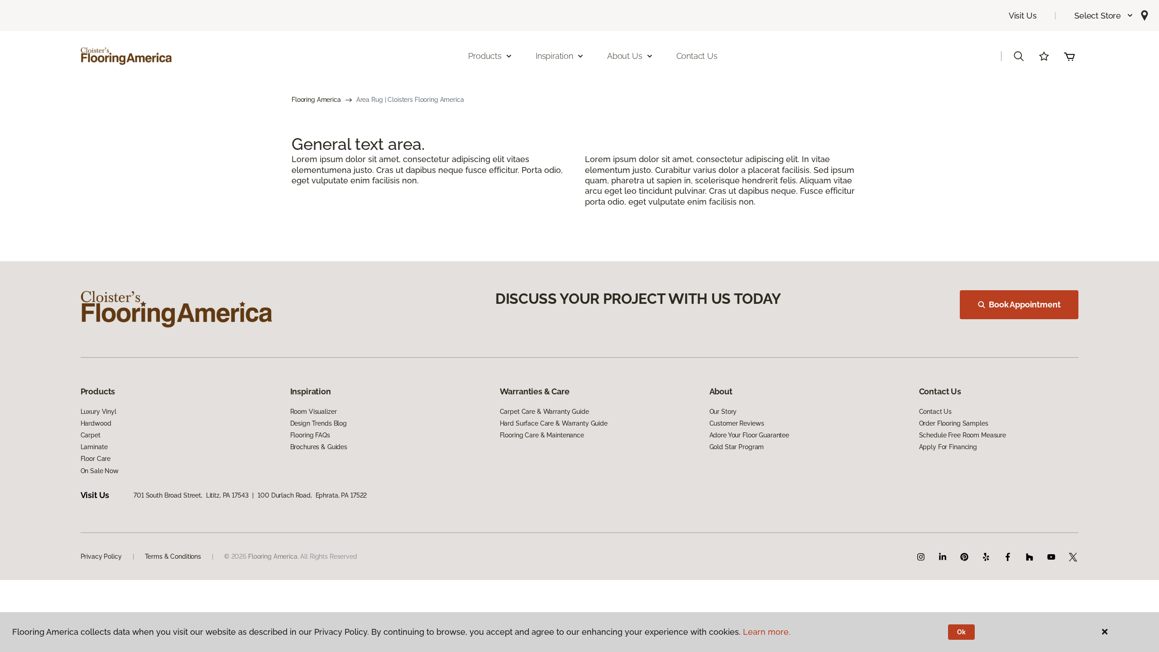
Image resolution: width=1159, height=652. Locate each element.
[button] (1104, 15)
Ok (961, 632)
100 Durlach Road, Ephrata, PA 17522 (312, 495)
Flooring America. (273, 556)
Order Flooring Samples (953, 423)
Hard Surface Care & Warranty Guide (554, 423)
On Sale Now (100, 471)
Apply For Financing (948, 447)
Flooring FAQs (310, 435)
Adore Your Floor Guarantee (749, 435)
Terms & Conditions (173, 556)
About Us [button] (624, 56)
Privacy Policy (101, 556)
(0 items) (1069, 56)
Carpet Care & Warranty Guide (544, 411)
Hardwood (96, 423)
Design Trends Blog (318, 423)
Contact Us (697, 56)
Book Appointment (1024, 304)
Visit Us (1023, 15)
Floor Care (96, 458)
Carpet (91, 435)
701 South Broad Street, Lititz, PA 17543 (191, 495)
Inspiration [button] (554, 56)
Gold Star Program (736, 447)
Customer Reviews (736, 423)
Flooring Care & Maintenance (542, 435)
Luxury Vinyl (98, 411)
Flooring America (316, 99)
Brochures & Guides (318, 447)
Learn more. (766, 632)
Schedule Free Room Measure (962, 435)
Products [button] (485, 56)
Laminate (94, 447)
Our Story (723, 411)
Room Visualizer (313, 411)
